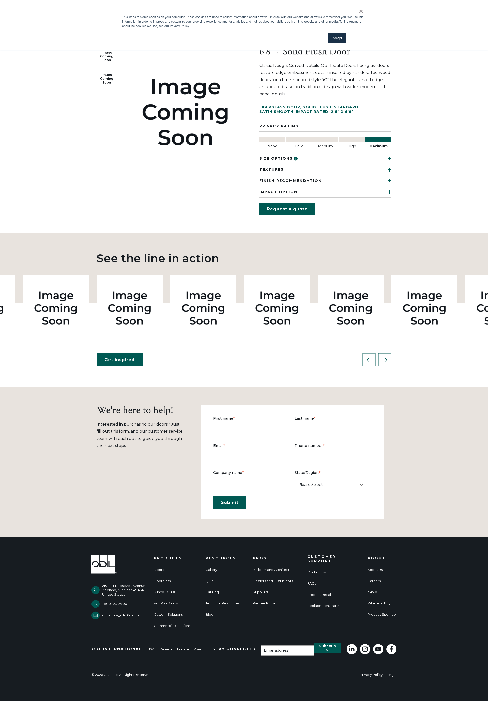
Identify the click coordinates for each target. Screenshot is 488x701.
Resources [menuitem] (221, 558)
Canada (165, 649)
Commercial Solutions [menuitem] (172, 625)
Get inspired (119, 359)
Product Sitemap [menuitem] (382, 614)
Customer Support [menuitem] (321, 559)
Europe (183, 649)
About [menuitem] (377, 558)
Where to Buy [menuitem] (379, 603)
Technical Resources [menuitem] (222, 603)
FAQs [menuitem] (311, 583)
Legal (391, 675)
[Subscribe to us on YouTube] (378, 649)
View (56, 307)
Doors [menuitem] (159, 569)
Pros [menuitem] (260, 558)
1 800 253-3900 (114, 604)
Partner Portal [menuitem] (264, 603)
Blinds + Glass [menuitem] (164, 592)
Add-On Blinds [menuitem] (166, 603)
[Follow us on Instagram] (365, 649)
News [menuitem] (372, 592)
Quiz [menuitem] (209, 581)
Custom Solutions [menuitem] (168, 614)
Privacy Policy (371, 675)
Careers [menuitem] (374, 581)
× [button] (361, 9)
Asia (197, 649)
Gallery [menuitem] (211, 569)
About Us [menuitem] (375, 569)
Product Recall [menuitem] (319, 594)
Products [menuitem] (168, 558)
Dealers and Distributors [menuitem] (273, 581)
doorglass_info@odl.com (123, 615)
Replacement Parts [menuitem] (323, 605)
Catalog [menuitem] (212, 592)
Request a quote (287, 209)
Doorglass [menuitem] (162, 581)
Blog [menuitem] (210, 614)
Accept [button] (337, 38)
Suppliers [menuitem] (260, 592)
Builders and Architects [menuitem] (272, 569)
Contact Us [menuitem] (316, 572)
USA (151, 649)
